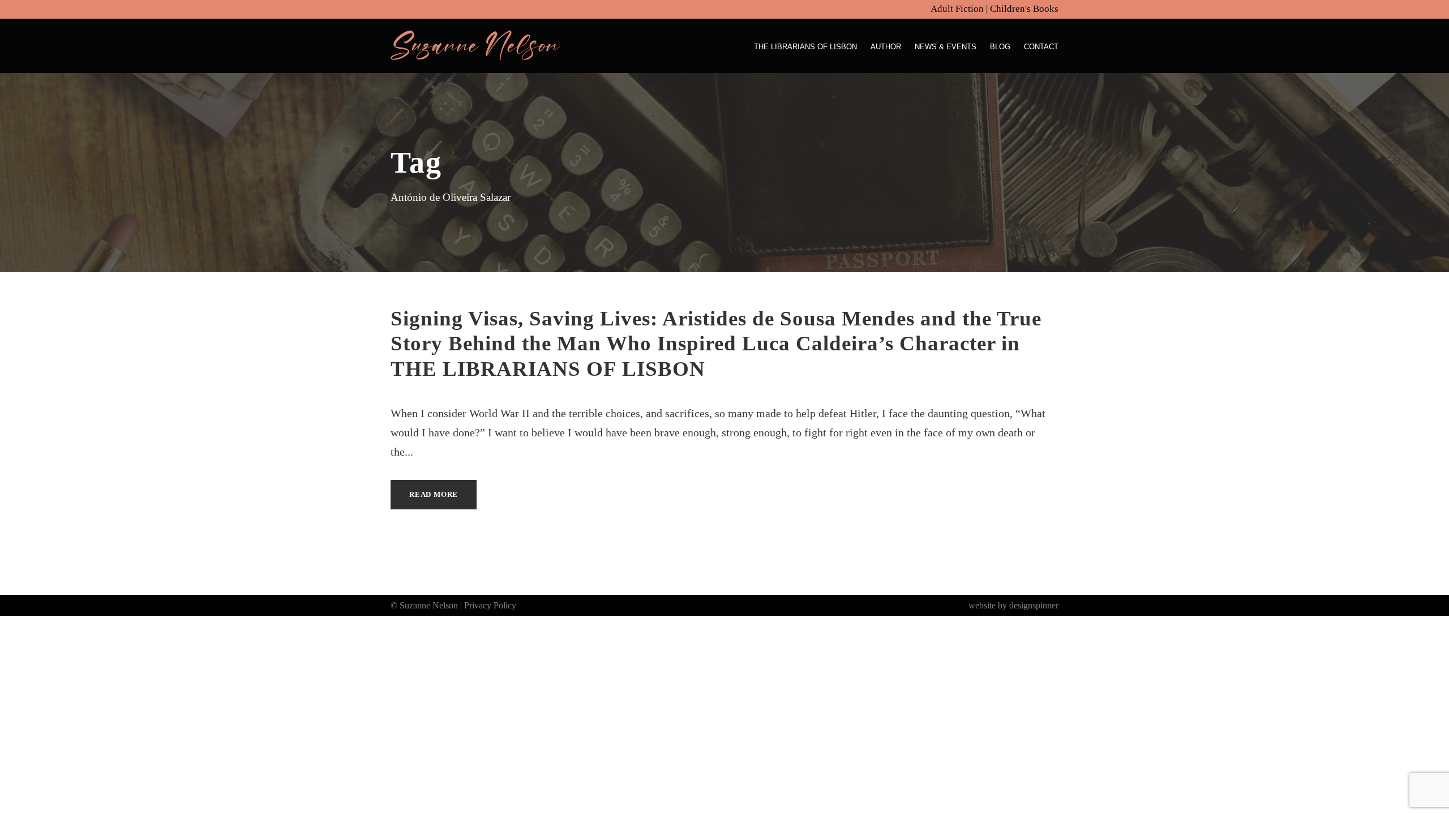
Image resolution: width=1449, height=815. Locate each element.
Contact (1041, 46)
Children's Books (1024, 8)
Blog (1000, 46)
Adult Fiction (957, 8)
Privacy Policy (490, 605)
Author (886, 46)
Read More (433, 494)
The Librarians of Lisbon (805, 46)
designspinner (1033, 605)
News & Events (945, 46)
